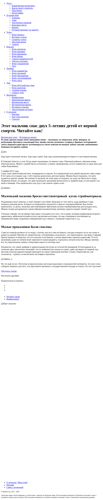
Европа (15, 27)
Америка (16, 18)
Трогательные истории (22, 109)
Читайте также (13, 296)
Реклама (15, 114)
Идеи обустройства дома (23, 85)
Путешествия (12, 15)
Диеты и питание (20, 61)
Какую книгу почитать (22, 8)
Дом (8, 83)
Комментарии (12, 299)
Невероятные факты (21, 100)
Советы (15, 44)
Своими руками (19, 90)
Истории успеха (19, 37)
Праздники (17, 10)
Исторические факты (21, 105)
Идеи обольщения (20, 76)
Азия (14, 20)
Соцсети (16, 119)
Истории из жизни (20, 107)
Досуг (9, 3)
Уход (14, 66)
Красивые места (19, 25)
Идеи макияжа (18, 51)
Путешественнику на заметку (25, 30)
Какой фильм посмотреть (23, 6)
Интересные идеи (9, 137)
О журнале (11, 112)
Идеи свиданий (19, 73)
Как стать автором (20, 117)
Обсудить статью (9, 271)
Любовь (10, 68)
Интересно (11, 95)
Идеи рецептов (19, 88)
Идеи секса (17, 80)
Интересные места (20, 102)
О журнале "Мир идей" (17, 482)
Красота (10, 47)
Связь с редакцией (14, 487)
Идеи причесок (19, 49)
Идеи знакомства (19, 71)
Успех (9, 32)
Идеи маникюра (19, 54)
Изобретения (18, 97)
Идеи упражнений (20, 63)
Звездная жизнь (19, 42)
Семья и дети (18, 92)
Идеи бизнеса (18, 35)
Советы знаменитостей (22, 59)
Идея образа (17, 56)
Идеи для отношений (21, 78)
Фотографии (17, 13)
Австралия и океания (21, 22)
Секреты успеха (19, 39)
